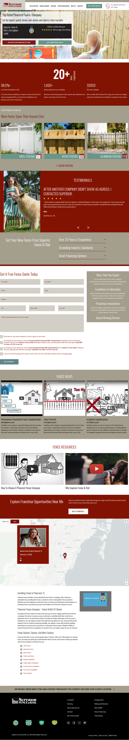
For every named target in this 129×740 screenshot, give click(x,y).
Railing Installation (29, 659)
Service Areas (44, 6)
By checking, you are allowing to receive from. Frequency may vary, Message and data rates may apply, (44, 348)
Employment (99, 700)
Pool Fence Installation (30, 670)
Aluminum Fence (28, 649)
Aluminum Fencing (110, 156)
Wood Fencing (70, 156)
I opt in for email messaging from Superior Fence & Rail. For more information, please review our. (38, 354)
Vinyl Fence (26, 646)
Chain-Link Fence (28, 656)
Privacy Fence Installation (31, 666)
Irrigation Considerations (97, 419)
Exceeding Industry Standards (76, 248)
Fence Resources (73, 708)
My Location (34, 6)
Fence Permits (50, 419)
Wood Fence (27, 653)
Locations (70, 700)
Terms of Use (103, 735)
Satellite (5, 521)
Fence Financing (100, 712)
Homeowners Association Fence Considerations (21, 419)
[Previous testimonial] (78, 227)
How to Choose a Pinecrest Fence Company (20, 488)
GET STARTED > (9, 362)
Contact (80, 6)
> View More (64, 165)
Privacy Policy (67, 354)
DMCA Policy (113, 735)
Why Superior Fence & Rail (77, 488)
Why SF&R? (98, 708)
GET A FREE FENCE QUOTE (55, 42)
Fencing (70, 704)
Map (15, 521)
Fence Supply (27, 673)
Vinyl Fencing (27, 156)
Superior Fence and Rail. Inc (20, 735)
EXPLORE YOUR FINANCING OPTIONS (19, 42)
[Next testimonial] (88, 227)
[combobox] (42, 308)
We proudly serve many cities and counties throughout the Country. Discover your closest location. (64, 689)
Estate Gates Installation (30, 663)
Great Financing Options (72, 256)
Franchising (99, 716)
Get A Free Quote (94, 6)
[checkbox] (1, 336)
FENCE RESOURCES (63, 6)
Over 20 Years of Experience (75, 240)
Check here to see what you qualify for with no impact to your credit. (24, 336)
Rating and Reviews (101, 704)
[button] (65, 556)
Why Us (73, 6)
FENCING (53, 6)
